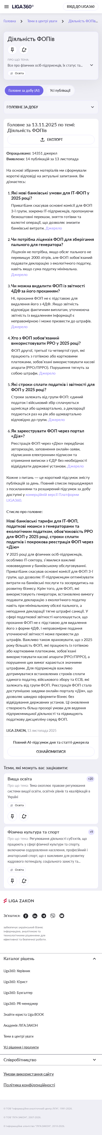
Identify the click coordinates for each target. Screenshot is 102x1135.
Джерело (54, 228)
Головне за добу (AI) (24, 90)
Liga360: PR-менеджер (21, 1004)
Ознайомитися (51, 752)
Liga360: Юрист (16, 982)
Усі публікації (60, 90)
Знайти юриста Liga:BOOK (24, 1014)
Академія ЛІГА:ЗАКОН (21, 1025)
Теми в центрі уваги (18, 1036)
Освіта (19, 73)
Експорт (55, 139)
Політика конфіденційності (29, 1084)
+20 (90, 779)
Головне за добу (22, 107)
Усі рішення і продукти (21, 1047)
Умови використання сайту (29, 1073)
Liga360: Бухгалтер (18, 993)
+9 (91, 832)
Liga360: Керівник (17, 971)
